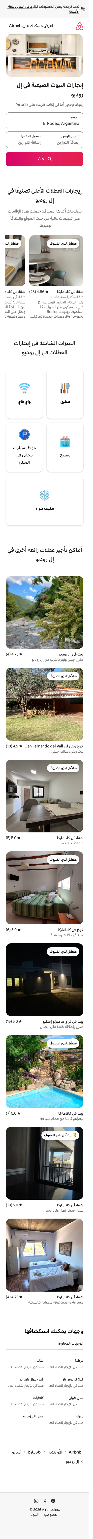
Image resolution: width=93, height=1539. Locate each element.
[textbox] (64, 143)
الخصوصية (51, 1514)
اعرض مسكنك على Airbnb (31, 25)
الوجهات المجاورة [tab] (70, 1343)
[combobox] (44, 124)
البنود (35, 1514)
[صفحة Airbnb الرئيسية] (79, 26)
